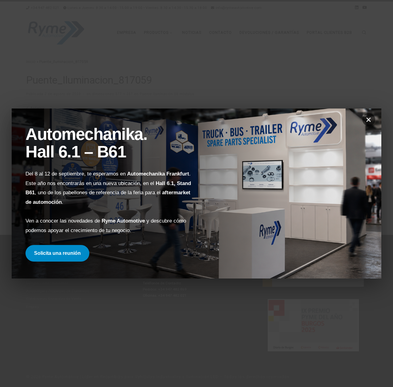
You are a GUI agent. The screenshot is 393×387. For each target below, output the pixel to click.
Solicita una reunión (57, 253)
